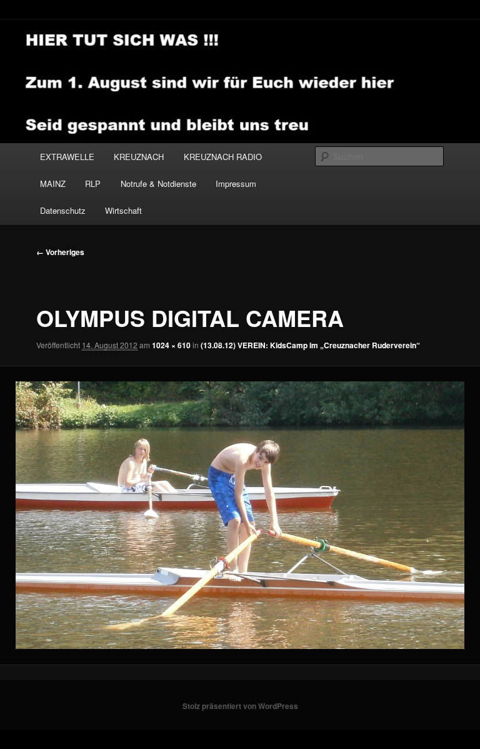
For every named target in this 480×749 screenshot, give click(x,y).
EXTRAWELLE (67, 157)
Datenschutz (63, 210)
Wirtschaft (123, 210)
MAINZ (53, 183)
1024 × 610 (171, 345)
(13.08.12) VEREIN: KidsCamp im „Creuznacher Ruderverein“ (310, 345)
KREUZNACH (139, 157)
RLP (93, 183)
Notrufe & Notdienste (158, 183)
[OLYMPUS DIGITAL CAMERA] (240, 515)
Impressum (236, 183)
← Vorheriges (60, 252)
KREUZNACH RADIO (223, 157)
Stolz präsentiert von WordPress (240, 705)
